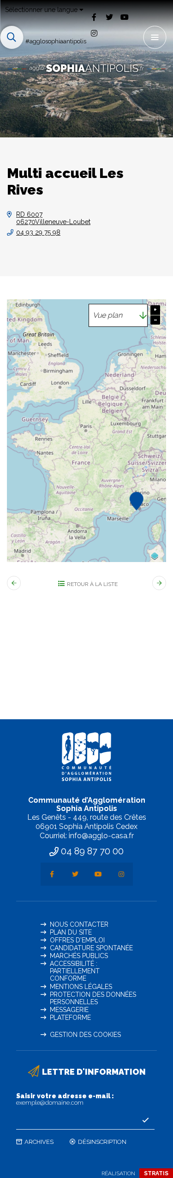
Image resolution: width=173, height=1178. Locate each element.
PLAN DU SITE (71, 932)
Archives (39, 1141)
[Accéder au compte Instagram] (93, 33)
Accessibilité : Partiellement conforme (75, 971)
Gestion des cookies (85, 1034)
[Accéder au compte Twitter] (109, 16)
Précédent (14, 583)
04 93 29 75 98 (38, 232)
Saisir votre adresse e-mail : (65, 1099)
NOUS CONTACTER (79, 924)
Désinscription (102, 1141)
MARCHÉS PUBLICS (79, 955)
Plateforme (70, 1017)
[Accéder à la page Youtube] (124, 16)
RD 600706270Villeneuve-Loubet (53, 218)
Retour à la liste (92, 584)
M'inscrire (145, 1120)
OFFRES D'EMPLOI (77, 940)
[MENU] (154, 37)
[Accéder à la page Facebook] (93, 16)
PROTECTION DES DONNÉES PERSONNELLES (93, 998)
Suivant (159, 583)
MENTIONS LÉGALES (81, 986)
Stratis (156, 1173)
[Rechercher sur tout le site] (11, 37)
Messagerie (69, 1009)
